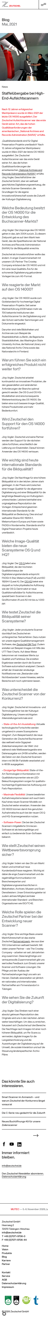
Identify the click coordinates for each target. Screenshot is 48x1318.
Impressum (8, 1287)
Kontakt (6, 1272)
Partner (6, 1264)
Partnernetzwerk (21, 941)
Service (6, 1276)
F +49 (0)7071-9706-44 (14, 1239)
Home (5, 1246)
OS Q (22, 563)
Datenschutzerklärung (14, 1176)
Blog (5, 19)
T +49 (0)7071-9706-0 (13, 1236)
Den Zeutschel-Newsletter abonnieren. (23, 1173)
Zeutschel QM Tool (26, 644)
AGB (4, 1279)
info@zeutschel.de (12, 1165)
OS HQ (28, 581)
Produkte (7, 1253)
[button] (4, 1314)
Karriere (6, 1260)
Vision (5, 1249)
